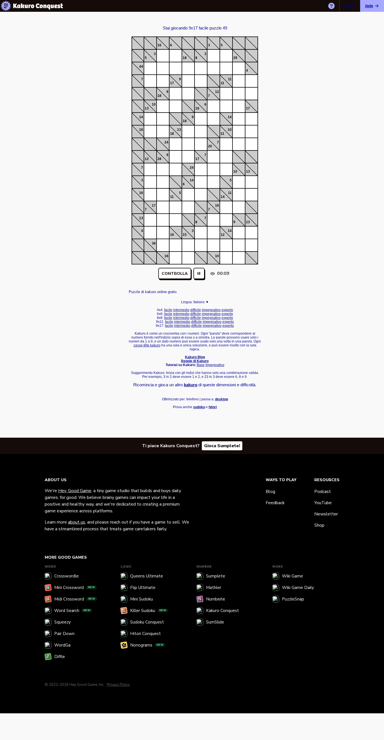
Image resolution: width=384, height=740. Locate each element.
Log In (350, 6)
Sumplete (215, 576)
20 (210, 146)
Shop (319, 525)
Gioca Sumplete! (222, 446)
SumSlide (215, 622)
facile (168, 310)
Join (369, 6)
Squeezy (62, 622)
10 (154, 104)
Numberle (215, 599)
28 (159, 159)
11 (230, 79)
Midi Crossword (74, 599)
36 (154, 243)
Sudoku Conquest (147, 622)
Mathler (213, 587)
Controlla (175, 273)
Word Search (72, 610)
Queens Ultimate (146, 576)
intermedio (181, 310)
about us (76, 522)
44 (141, 66)
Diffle (59, 656)
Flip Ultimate (142, 587)
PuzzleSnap (293, 599)
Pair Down (64, 633)
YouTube (323, 503)
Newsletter (326, 514)
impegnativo (211, 310)
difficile (195, 310)
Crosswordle (66, 576)
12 (217, 92)
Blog (270, 491)
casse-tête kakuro (147, 345)
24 (166, 142)
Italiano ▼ (201, 302)
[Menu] (6, 6)
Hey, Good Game (74, 491)
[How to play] (331, 6)
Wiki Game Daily (298, 587)
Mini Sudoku (141, 599)
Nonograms (147, 645)
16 (159, 45)
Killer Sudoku (148, 610)
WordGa (62, 645)
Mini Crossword (74, 587)
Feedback (275, 503)
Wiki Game (292, 576)
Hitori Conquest (145, 633)
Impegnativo (214, 365)
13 (147, 108)
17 (172, 83)
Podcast (322, 491)
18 (185, 58)
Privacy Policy (118, 684)
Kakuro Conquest (222, 610)
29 (235, 58)
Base (201, 365)
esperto (227, 310)
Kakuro (194, 23)
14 (141, 117)
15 (185, 235)
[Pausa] (199, 273)
